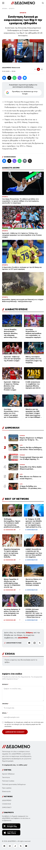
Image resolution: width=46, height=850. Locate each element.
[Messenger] (25, 78)
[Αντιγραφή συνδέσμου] (30, 161)
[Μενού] (3, 3)
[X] (40, 643)
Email (5, 713)
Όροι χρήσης (6, 788)
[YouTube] (26, 846)
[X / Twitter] (9, 78)
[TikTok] (15, 846)
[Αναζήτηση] (43, 3)
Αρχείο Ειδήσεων (8, 774)
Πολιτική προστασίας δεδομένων (14, 784)
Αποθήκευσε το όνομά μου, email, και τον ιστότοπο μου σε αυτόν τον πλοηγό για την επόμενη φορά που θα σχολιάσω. (23, 724)
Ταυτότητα (6, 777)
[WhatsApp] (14, 78)
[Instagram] (34, 643)
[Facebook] (4, 78)
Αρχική (4, 8)
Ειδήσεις (29, 632)
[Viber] (20, 78)
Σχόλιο (5, 684)
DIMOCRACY (6, 807)
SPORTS (11, 8)
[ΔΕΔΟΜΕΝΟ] (23, 3)
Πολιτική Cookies (8, 781)
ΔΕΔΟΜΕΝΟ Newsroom (11, 67)
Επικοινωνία (6, 791)
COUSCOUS (6, 804)
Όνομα (5, 703)
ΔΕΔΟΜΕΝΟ (23, 638)
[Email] (25, 161)
